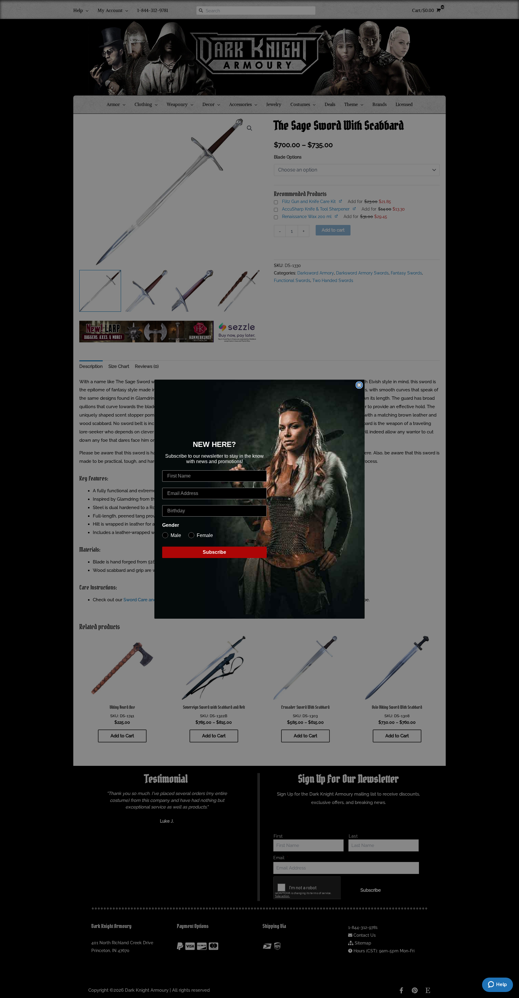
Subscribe (214, 552)
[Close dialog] (359, 385)
